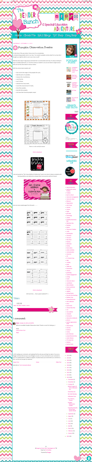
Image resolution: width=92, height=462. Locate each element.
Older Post (58, 362)
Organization (69, 203)
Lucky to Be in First (20, 330)
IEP (67, 256)
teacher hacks (69, 344)
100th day (68, 266)
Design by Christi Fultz (41, 448)
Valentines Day (70, 223)
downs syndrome (70, 287)
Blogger (49, 452)
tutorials (68, 327)
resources (68, 254)
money (68, 332)
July (69, 418)
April (69, 426)
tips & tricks (69, 305)
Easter (68, 279)
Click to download (37, 152)
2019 (68, 362)
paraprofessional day (71, 336)
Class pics (68, 237)
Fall (17, 305)
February (70, 431)
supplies (68, 291)
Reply (17, 332)
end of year (69, 205)
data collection (70, 301)
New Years (69, 239)
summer (68, 207)
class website (69, 312)
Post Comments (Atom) (25, 365)
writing (68, 277)
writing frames (70, 293)
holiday (68, 246)
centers (68, 217)
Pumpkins (23, 305)
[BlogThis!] (18, 303)
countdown (69, 283)
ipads (67, 264)
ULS (67, 309)
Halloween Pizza (72, 396)
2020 (68, 360)
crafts (67, 231)
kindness (68, 329)
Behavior (68, 201)
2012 (68, 436)
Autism (68, 227)
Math (20, 305)
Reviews (68, 241)
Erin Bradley (48, 450)
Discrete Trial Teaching (71, 295)
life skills (68, 289)
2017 (68, 367)
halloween (69, 244)
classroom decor (70, 281)
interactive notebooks (71, 318)
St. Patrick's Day (70, 258)
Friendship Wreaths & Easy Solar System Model (72, 409)
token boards (69, 325)
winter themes (69, 338)
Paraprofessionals (70, 299)
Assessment (69, 268)
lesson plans (69, 248)
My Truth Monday (72, 394)
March (70, 428)
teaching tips (69, 233)
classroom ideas (70, 199)
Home (37, 362)
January (68, 270)
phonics (68, 320)
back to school (70, 195)
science (27, 305)
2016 (68, 370)
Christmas (68, 235)
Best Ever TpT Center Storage (74, 77)
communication (70, 252)
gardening (68, 272)
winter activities (70, 250)
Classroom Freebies (71, 229)
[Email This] (17, 303)
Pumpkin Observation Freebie (71, 404)
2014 (68, 375)
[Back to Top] (89, 458)
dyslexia (68, 342)
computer (68, 314)
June (69, 421)
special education (70, 187)
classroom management (72, 197)
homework (69, 316)
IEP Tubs (74, 90)
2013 (68, 377)
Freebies (68, 193)
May (69, 423)
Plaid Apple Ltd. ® (51, 448)
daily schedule (69, 285)
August (70, 416)
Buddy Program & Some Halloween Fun (72, 388)
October (70, 384)
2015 (68, 372)
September (71, 413)
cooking (68, 262)
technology (69, 215)
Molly (17, 323)
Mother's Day (69, 297)
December (71, 379)
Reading (68, 225)
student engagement (71, 274)
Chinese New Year (70, 307)
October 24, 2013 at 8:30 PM (27, 323)
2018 (68, 365)
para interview (69, 334)
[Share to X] (20, 303)
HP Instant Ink (69, 340)
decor (67, 303)
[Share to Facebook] (21, 303)
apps (67, 260)
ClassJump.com (71, 391)
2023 (68, 355)
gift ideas (68, 213)
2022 (68, 358)
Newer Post (16, 362)
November (71, 382)
